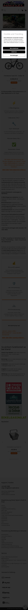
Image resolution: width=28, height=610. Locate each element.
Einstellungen (14, 55)
